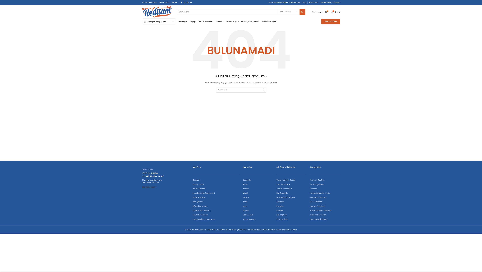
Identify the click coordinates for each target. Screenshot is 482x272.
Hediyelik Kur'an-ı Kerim (320, 193)
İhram (245, 184)
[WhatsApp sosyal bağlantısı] (190, 2)
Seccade (247, 180)
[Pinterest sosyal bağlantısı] (187, 2)
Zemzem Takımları (318, 197)
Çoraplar (280, 201)
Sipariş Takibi (198, 184)
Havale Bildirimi (199, 189)
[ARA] (302, 12)
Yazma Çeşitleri (317, 184)
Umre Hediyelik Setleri (285, 180)
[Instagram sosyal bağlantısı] (184, 2)
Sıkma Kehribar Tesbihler (321, 210)
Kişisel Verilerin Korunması (204, 219)
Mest (245, 206)
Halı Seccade (282, 193)
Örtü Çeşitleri (282, 219)
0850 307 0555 (330, 21)
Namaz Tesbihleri (317, 206)
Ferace (246, 197)
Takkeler (313, 189)
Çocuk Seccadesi (284, 189)
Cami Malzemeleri (318, 215)
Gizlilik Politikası (199, 197)
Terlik (245, 201)
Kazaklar (280, 206)
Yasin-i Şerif (248, 215)
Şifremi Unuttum (200, 206)
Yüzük (245, 193)
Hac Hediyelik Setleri (319, 219)
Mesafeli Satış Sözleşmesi (204, 193)
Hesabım (196, 180)
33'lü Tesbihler (316, 201)
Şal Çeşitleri (281, 215)
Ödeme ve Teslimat (201, 210)
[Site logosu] (157, 11)
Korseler (279, 210)
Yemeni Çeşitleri (317, 180)
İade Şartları (198, 201)
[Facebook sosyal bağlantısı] (181, 2)
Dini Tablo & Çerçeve (285, 197)
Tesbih (246, 189)
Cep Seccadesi (283, 184)
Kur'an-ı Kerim (249, 219)
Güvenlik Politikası (200, 215)
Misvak (246, 210)
